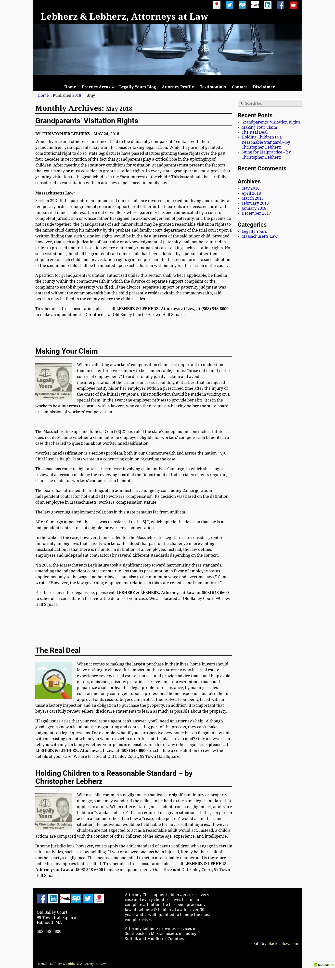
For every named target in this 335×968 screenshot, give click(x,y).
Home (70, 87)
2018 (76, 95)
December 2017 (256, 213)
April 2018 (251, 193)
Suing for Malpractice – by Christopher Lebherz (266, 154)
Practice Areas (96, 87)
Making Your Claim (66, 351)
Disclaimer (264, 87)
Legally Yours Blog (137, 87)
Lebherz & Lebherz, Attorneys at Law (124, 16)
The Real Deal (58, 650)
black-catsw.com (282, 943)
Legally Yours (254, 231)
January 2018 (254, 208)
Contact (239, 87)
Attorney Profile (178, 87)
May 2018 (250, 188)
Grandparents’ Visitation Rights (86, 120)
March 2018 (253, 198)
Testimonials (213, 87)
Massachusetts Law (260, 236)
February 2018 (255, 203)
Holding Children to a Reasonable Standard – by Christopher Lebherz (114, 777)
